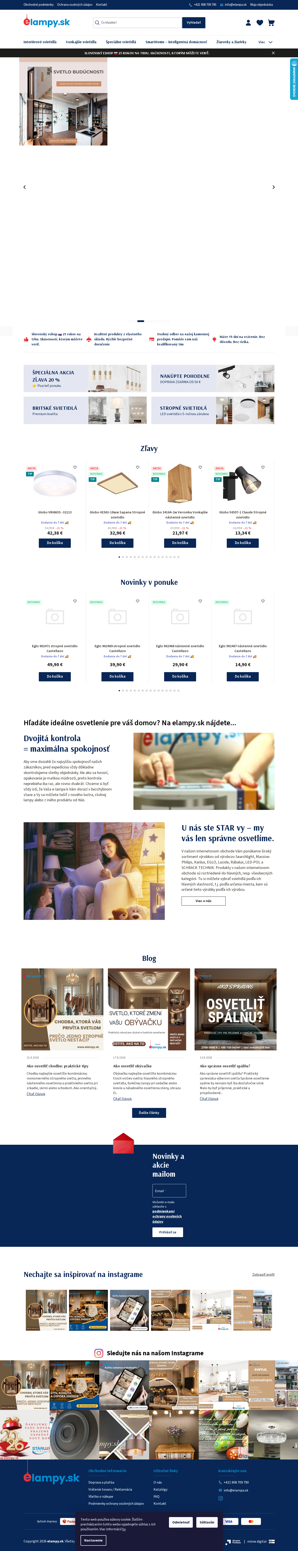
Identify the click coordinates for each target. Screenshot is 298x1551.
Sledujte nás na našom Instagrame (155, 1353)
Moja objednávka (261, 4)
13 (170, 557)
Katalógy (160, 1489)
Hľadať (193, 22)
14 (174, 557)
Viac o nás (203, 901)
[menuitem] (43, 41)
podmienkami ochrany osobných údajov (167, 1216)
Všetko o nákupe (100, 1496)
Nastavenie (93, 1540)
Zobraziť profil (263, 1274)
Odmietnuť (180, 1522)
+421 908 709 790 (205, 4)
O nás (158, 1482)
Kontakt (101, 4)
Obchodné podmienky (39, 4)
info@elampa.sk (236, 4)
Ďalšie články (149, 1112)
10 (158, 557)
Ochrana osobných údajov (74, 4)
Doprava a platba (101, 1482)
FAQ (156, 1496)
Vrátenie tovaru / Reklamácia (110, 1489)
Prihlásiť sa (167, 1232)
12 (166, 557)
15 (178, 557)
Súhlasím (207, 1522)
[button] (24, 187)
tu (124, 1529)
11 (162, 557)
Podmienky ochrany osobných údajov (116, 1503)
